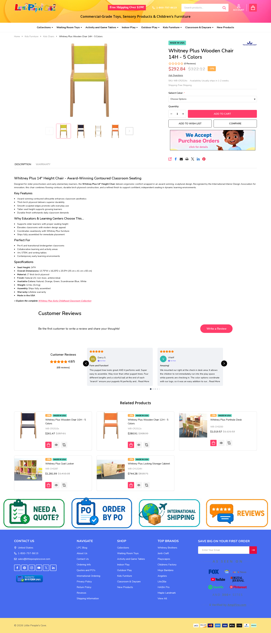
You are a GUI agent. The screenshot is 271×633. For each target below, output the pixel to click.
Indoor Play (129, 27)
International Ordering (88, 576)
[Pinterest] (203, 159)
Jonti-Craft (163, 553)
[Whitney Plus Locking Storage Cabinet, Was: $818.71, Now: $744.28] (111, 469)
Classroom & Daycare (198, 27)
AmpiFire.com (236, 605)
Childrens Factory (167, 564)
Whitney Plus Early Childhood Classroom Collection (64, 300)
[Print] (187, 159)
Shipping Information (88, 598)
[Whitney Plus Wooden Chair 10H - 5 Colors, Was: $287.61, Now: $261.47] (28, 426)
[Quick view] (56, 445)
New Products (225, 27)
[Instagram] (31, 567)
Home (17, 36)
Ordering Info (84, 564)
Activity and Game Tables (100, 27)
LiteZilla (162, 581)
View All (162, 598)
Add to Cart (222, 114)
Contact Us (83, 559)
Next (129, 131)
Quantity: (173, 106)
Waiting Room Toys (68, 27)
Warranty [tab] (43, 164)
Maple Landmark (167, 593)
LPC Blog (82, 547)
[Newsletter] (253, 550)
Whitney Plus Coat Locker (59, 463)
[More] (51, 27)
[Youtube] (39, 567)
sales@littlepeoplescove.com (34, 559)
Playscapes (164, 559)
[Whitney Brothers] (250, 43)
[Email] (181, 159)
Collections (44, 27)
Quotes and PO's (86, 570)
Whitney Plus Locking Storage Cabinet (149, 463)
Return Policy (84, 587)
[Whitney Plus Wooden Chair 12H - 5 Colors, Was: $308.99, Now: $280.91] (111, 426)
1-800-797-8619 (28, 553)
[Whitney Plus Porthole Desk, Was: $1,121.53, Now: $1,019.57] (193, 426)
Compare (235, 123)
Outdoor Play (149, 27)
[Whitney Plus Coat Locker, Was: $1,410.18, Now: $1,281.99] (28, 469)
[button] (212, 140)
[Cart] (253, 8)
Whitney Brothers (167, 547)
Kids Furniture (171, 27)
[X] (192, 159)
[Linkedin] (198, 159)
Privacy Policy (84, 581)
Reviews (81, 593)
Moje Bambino (165, 570)
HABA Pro (164, 587)
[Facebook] (175, 159)
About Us (82, 553)
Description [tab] (23, 164)
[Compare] (64, 445)
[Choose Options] (48, 445)
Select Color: (176, 93)
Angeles (162, 576)
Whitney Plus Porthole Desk (226, 419)
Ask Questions (175, 75)
